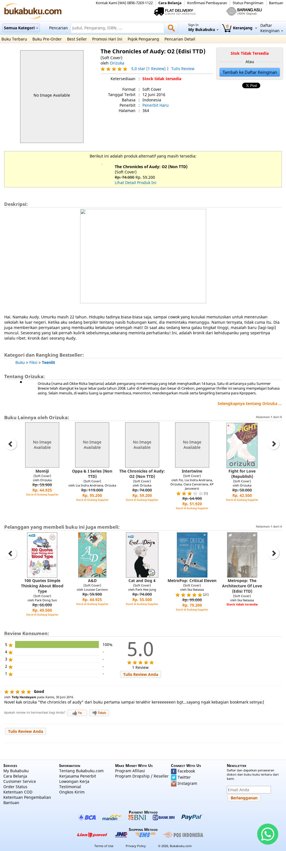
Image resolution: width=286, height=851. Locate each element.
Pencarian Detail (180, 39)
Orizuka (117, 63)
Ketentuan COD (17, 792)
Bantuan (276, 3)
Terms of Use (103, 846)
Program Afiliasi (130, 770)
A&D (92, 580)
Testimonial (70, 786)
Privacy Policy (136, 846)
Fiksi (33, 362)
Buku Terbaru (14, 39)
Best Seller (77, 39)
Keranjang (240, 27)
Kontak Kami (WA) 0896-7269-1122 (124, 3)
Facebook (186, 771)
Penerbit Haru (155, 105)
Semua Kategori (19, 27)
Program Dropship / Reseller (142, 776)
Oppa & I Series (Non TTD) (92, 473)
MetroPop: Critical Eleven (192, 580)
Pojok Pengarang (143, 39)
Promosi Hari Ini (107, 39)
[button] (140, 674)
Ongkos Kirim (72, 792)
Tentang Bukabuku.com (81, 770)
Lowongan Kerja (74, 781)
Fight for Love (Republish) (242, 473)
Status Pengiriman (248, 3)
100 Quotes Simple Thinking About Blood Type (42, 586)
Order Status (15, 786)
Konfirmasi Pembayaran (207, 3)
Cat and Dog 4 (142, 580)
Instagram (187, 783)
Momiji (42, 471)
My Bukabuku (16, 770)
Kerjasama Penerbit (77, 776)
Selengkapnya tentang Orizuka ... (250, 403)
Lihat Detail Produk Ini (135, 182)
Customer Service (19, 781)
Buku (20, 362)
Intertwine (192, 471)
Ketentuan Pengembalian (27, 797)
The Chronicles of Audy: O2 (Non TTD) (151, 166)
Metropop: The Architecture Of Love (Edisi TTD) (242, 586)
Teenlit (48, 362)
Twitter (184, 777)
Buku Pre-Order (47, 39)
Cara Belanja (170, 3)
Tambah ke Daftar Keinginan (250, 72)
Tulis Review (182, 68)
